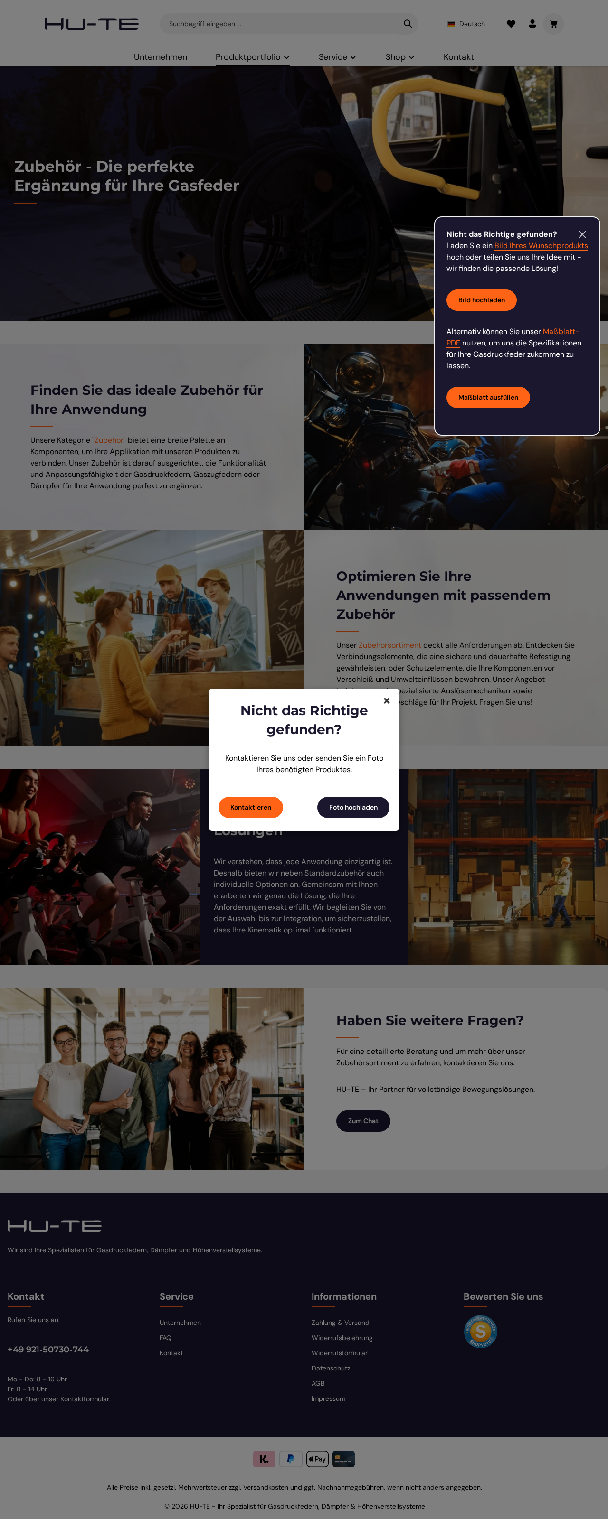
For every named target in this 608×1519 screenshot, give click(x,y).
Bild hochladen (481, 300)
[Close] (582, 234)
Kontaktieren (250, 807)
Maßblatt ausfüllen (488, 397)
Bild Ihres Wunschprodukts (541, 246)
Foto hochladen (353, 807)
